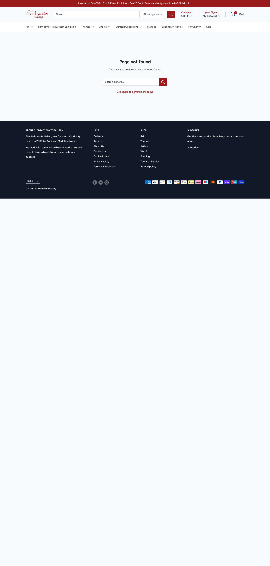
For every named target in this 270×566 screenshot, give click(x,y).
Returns (98, 141)
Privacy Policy (101, 161)
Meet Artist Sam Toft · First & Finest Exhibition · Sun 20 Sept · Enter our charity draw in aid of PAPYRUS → (135, 3)
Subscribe (193, 147)
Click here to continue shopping (135, 91)
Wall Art (144, 151)
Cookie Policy (101, 156)
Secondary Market (172, 26)
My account (210, 15)
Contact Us (100, 151)
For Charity (194, 26)
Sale (208, 26)
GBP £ (30, 181)
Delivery (98, 136)
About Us (99, 146)
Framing (151, 26)
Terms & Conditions (104, 166)
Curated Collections (126, 26)
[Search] (171, 14)
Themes (85, 26)
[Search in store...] (163, 82)
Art (27, 26)
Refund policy (148, 166)
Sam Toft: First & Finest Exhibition (57, 26)
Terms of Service (150, 161)
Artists (103, 26)
